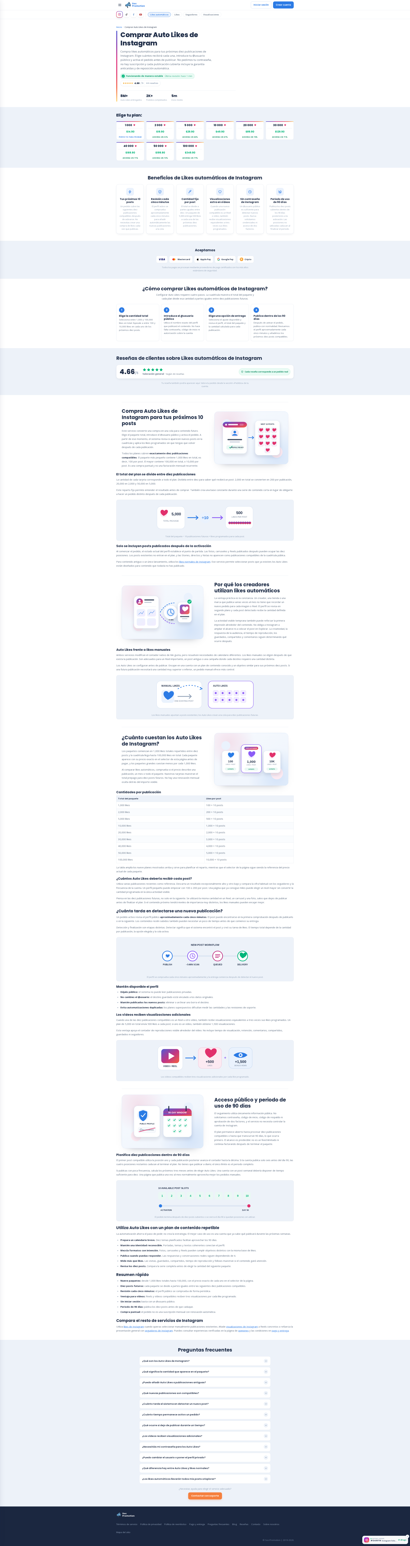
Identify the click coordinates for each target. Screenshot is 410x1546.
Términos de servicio (126, 1524)
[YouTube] (140, 14)
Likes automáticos (159, 14)
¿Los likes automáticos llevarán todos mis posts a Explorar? (179, 1479)
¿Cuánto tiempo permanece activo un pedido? (171, 1414)
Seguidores (191, 14)
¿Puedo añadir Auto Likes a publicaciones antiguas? (174, 1382)
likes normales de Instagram (194, 561)
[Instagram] (119, 14)
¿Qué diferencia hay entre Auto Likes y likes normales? (175, 1468)
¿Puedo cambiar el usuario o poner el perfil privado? (174, 1457)
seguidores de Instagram (159, 1330)
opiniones (243, 1330)
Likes (177, 14)
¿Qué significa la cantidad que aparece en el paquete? (175, 1371)
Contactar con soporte (205, 1495)
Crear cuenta (283, 4)
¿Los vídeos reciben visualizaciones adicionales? (172, 1436)
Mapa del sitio (123, 1532)
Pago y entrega (197, 1524)
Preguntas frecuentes (218, 1524)
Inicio (119, 27)
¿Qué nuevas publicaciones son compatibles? (170, 1393)
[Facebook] (133, 14)
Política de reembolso (175, 1524)
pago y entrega (280, 1330)
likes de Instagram (134, 1326)
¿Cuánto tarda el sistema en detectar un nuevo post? (175, 1403)
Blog (234, 1524)
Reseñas (244, 1524)
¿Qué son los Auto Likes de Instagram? (166, 1361)
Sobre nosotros (271, 1524)
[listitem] (130, 130)
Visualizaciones (211, 14)
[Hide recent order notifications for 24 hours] (407, 1536)
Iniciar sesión (261, 4)
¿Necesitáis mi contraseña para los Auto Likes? (171, 1446)
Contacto (255, 1524)
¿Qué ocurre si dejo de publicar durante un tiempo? (173, 1425)
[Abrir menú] (119, 4)
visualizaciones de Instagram (242, 1326)
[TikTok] (126, 14)
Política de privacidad (150, 1524)
